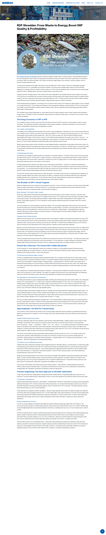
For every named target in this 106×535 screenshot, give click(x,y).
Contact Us (99, 3)
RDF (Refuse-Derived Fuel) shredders (27, 76)
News (83, 3)
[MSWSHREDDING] (19, 2)
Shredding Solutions (73, 3)
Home (48, 3)
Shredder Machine (58, 3)
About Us (90, 3)
